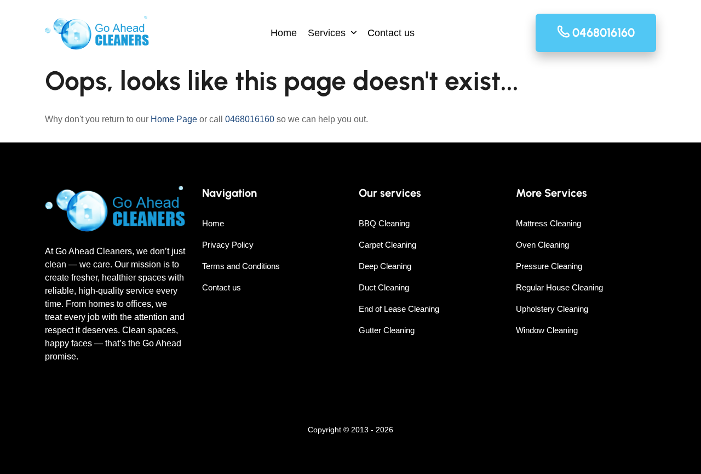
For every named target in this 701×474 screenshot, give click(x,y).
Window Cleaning (547, 330)
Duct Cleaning (384, 287)
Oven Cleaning (542, 244)
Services (327, 32)
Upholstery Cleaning (552, 308)
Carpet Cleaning (387, 244)
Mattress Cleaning (548, 223)
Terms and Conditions (241, 266)
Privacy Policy (228, 244)
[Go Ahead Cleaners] (97, 33)
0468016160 (249, 119)
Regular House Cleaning (559, 287)
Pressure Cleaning (549, 266)
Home (284, 32)
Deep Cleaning (385, 266)
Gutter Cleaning (387, 330)
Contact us (391, 32)
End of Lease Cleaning (399, 308)
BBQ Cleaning (384, 223)
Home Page (174, 119)
